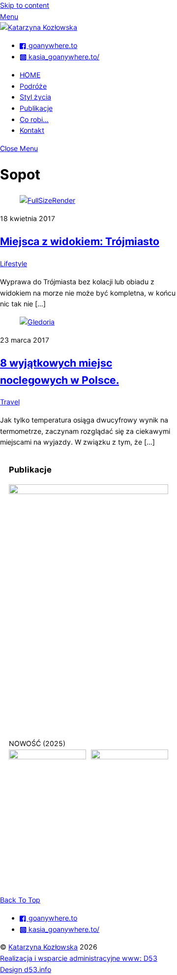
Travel (10, 402)
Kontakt (32, 130)
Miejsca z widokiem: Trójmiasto (79, 241)
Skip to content (24, 5)
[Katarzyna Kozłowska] (38, 27)
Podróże (33, 86)
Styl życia (35, 97)
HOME (30, 75)
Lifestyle (13, 263)
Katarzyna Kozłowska (43, 947)
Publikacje (36, 108)
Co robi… (34, 119)
